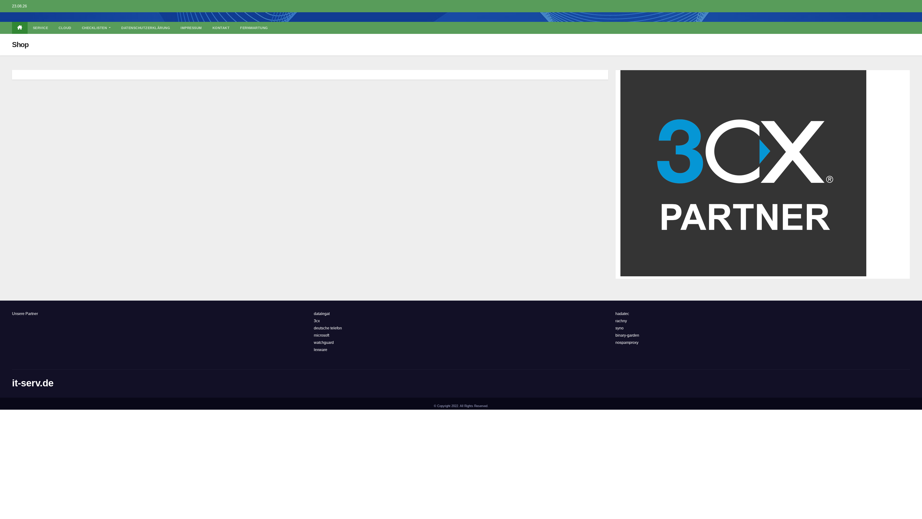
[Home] (20, 28)
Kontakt (221, 28)
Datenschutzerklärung (145, 28)
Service (40, 28)
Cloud (65, 28)
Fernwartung (254, 28)
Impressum (191, 28)
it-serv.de (33, 383)
